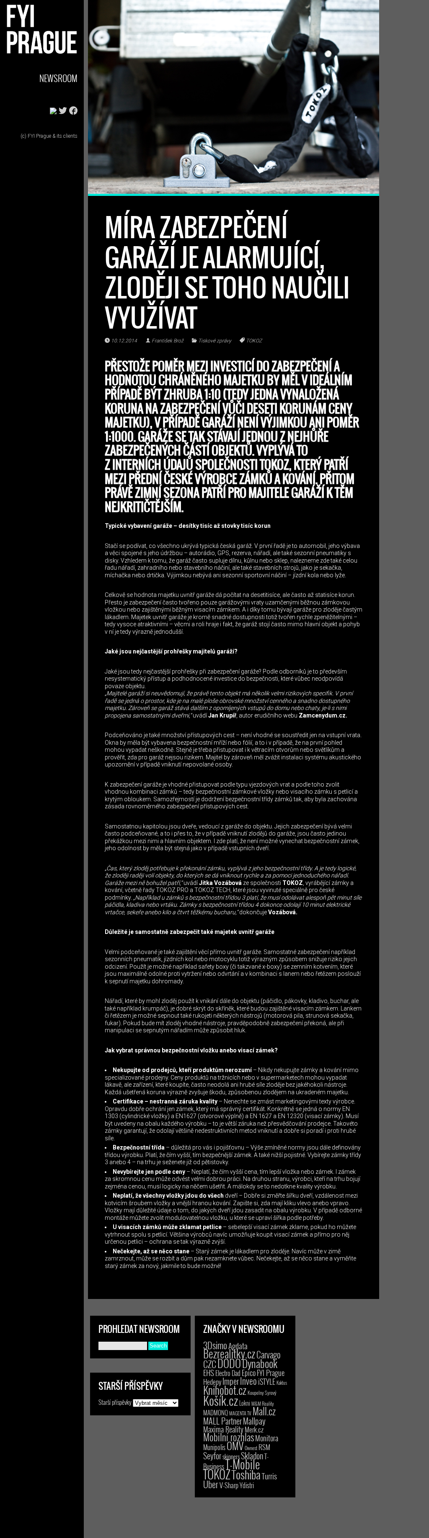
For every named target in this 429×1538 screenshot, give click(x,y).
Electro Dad (227, 1373)
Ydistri (247, 1485)
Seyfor (212, 1455)
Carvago (268, 1354)
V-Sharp (229, 1485)
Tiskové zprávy (214, 341)
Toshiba (246, 1474)
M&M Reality (262, 1403)
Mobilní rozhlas (228, 1437)
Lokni (244, 1403)
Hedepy (212, 1381)
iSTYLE (266, 1381)
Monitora (266, 1437)
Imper (230, 1381)
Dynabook (259, 1363)
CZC (209, 1364)
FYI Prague (270, 1372)
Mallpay (254, 1421)
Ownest (251, 1448)
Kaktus (282, 1382)
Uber (210, 1484)
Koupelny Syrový (262, 1393)
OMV (235, 1445)
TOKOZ (254, 341)
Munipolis (214, 1447)
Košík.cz (220, 1400)
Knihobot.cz (224, 1390)
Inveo (248, 1380)
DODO (229, 1363)
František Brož (167, 341)
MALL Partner (222, 1421)
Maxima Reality (223, 1429)
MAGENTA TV (240, 1413)
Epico (249, 1372)
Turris (269, 1476)
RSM (264, 1447)
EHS (208, 1372)
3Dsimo (215, 1345)
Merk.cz (254, 1429)
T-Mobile (242, 1464)
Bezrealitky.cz (229, 1353)
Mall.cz (264, 1411)
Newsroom (58, 78)
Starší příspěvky (115, 1402)
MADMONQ (215, 1412)
